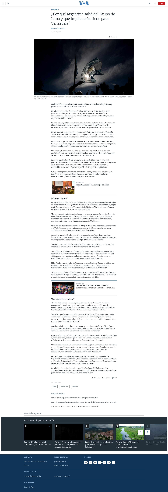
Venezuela (55, 10)
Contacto (27, 465)
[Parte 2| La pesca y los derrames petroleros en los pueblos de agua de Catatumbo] (69, 432)
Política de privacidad (61, 465)
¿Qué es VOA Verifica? (62, 476)
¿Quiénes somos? (60, 462)
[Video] (149, 3)
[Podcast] (104, 462)
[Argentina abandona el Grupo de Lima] (63, 187)
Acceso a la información (32, 476)
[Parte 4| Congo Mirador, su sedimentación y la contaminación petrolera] (130, 432)
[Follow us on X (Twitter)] (90, 462)
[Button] (113, 37)
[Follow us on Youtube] (95, 462)
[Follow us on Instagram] (113, 462)
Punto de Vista (29, 487)
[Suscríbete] (109, 462)
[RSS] (100, 462)
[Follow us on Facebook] (86, 462)
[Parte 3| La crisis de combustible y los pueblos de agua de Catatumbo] (99, 432)
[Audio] (155, 3)
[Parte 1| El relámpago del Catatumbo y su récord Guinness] (38, 432)
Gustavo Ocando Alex (58, 28)
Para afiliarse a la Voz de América (35, 462)
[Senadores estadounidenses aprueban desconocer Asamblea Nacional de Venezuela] (63, 288)
